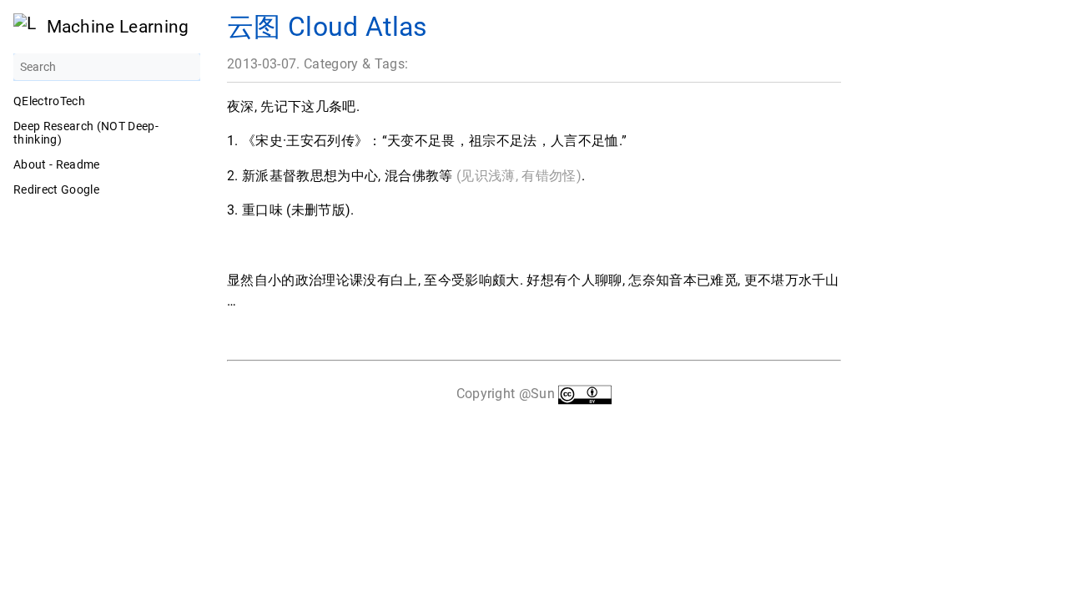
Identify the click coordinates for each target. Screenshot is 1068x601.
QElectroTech (49, 101)
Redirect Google (56, 189)
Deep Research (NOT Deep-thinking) (86, 132)
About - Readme (56, 164)
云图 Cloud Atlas (327, 27)
